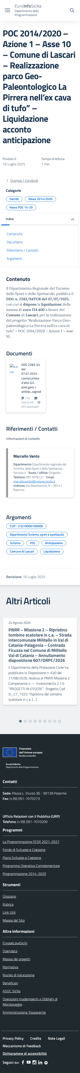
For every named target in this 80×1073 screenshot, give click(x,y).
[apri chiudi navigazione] (7, 10)
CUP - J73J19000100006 (26, 526)
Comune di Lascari (22, 551)
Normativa (10, 967)
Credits (35, 1038)
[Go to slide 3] (30, 721)
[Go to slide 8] (54, 721)
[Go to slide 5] (40, 721)
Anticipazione (54, 543)
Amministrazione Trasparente (24, 1012)
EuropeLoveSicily (15, 943)
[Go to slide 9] (59, 721)
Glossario (9, 896)
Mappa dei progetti (16, 959)
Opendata (10, 951)
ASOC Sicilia (11, 991)
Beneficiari (10, 983)
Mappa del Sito (14, 920)
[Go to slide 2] (25, 721)
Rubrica (8, 904)
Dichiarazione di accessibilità (25, 1053)
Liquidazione (52, 551)
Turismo (15, 543)
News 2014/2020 (40, 198)
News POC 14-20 (21, 207)
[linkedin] (40, 1062)
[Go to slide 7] (49, 721)
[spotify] (46, 1062)
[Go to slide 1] (20, 721)
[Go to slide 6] (45, 721)
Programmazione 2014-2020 (24, 873)
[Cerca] (72, 11)
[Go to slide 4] (35, 721)
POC (33, 543)
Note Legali (56, 1038)
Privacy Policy (13, 1038)
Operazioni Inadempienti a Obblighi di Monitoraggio (30, 1001)
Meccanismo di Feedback (22, 1046)
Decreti (14, 198)
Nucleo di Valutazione (18, 975)
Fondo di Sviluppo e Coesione (24, 849)
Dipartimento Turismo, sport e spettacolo (37, 534)
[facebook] (23, 1062)
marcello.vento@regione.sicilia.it (34, 481)
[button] (40, 219)
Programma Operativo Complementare (31, 865)
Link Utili (9, 912)
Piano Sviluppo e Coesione (22, 857)
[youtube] (29, 1062)
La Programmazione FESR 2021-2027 (31, 841)
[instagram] (34, 1062)
